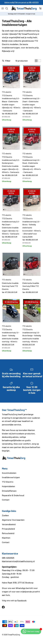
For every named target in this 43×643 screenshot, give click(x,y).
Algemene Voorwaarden (13, 520)
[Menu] (2, 8)
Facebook (21, 600)
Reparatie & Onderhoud (13, 495)
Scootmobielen (9, 473)
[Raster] (36, 60)
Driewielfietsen (9, 490)
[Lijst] (39, 60)
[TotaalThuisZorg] (24, 8)
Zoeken (5, 515)
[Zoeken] (8, 8)
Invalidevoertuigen (11, 477)
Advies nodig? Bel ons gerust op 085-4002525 (21, 2)
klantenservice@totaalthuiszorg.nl (18, 561)
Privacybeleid (8, 528)
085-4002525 (8, 557)
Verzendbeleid (9, 524)
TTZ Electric (7, 481)
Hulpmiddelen (8, 486)
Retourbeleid (8, 533)
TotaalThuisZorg (14, 635)
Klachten (6, 537)
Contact (5, 499)
